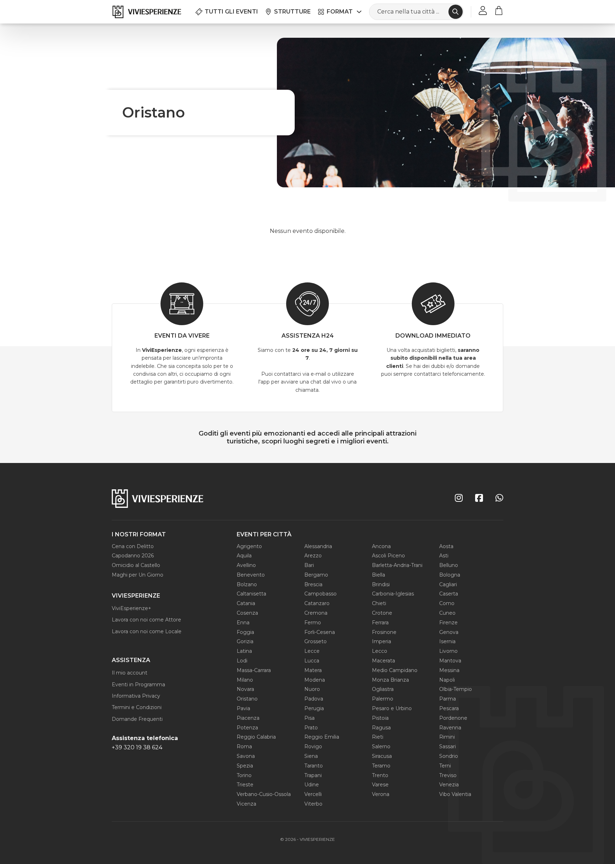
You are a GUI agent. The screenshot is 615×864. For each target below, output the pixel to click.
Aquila (244, 555)
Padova (313, 699)
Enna (243, 622)
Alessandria (318, 546)
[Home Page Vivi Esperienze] (146, 12)
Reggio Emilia (321, 737)
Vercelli (313, 794)
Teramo (381, 765)
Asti (443, 555)
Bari (309, 565)
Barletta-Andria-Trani (397, 565)
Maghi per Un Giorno (137, 575)
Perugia (314, 708)
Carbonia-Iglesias (393, 593)
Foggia (245, 632)
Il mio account (129, 673)
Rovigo (313, 746)
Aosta (446, 546)
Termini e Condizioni (137, 707)
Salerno (381, 746)
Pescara (449, 708)
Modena (314, 680)
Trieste (245, 784)
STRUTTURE (292, 11)
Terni (445, 765)
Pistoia (380, 718)
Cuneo (447, 613)
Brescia (313, 584)
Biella (378, 575)
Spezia (245, 765)
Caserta (448, 593)
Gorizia (245, 641)
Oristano (247, 699)
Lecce (312, 651)
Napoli (447, 680)
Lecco (379, 651)
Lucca (311, 660)
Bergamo (316, 575)
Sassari (447, 746)
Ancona (381, 546)
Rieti (377, 737)
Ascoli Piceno (388, 555)
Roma (244, 746)
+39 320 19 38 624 (137, 747)
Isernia (447, 641)
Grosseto (315, 641)
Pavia (243, 708)
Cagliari (448, 584)
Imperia (381, 641)
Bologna (449, 575)
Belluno (448, 565)
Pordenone (453, 718)
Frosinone (384, 632)
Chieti (379, 603)
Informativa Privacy (136, 696)
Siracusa (382, 756)
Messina (449, 670)
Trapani (313, 775)
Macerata (383, 660)
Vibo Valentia (455, 794)
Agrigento (249, 546)
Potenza (247, 727)
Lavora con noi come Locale (147, 631)
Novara (245, 689)
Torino (244, 775)
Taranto (313, 765)
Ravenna (450, 727)
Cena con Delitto (133, 546)
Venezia (449, 784)
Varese (380, 784)
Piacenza (248, 718)
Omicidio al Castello (136, 565)
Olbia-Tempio (455, 689)
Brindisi (381, 584)
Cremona (315, 613)
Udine (311, 784)
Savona (246, 756)
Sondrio (448, 756)
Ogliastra (383, 689)
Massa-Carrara (254, 670)
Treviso (448, 775)
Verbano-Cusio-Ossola (264, 794)
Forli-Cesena (319, 632)
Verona (380, 794)
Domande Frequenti (137, 719)
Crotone (382, 613)
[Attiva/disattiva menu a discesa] (359, 12)
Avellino (246, 565)
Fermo (312, 622)
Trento (380, 775)
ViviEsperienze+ (131, 608)
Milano (245, 680)
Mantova (450, 660)
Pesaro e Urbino (392, 708)
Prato (311, 727)
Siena (311, 756)
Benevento (251, 575)
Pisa (309, 718)
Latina (244, 651)
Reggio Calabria (256, 737)
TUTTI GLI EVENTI (231, 11)
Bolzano (247, 584)
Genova (448, 632)
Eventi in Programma (138, 684)
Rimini (447, 737)
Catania (246, 603)
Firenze (448, 622)
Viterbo (313, 804)
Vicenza (246, 804)
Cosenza (247, 613)
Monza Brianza (390, 680)
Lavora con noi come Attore (146, 619)
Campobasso (320, 593)
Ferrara (380, 622)
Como (446, 603)
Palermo (382, 699)
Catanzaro (317, 603)
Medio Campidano (394, 670)
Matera (313, 670)
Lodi (242, 660)
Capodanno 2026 (133, 555)
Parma (447, 699)
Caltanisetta (251, 593)
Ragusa (381, 727)
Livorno (448, 651)
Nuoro (312, 689)
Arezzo (313, 555)
